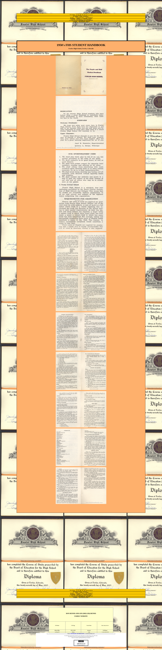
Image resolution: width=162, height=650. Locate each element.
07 (84, 15)
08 (85, 15)
